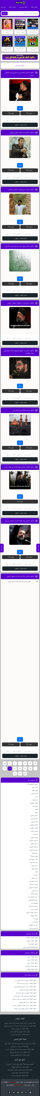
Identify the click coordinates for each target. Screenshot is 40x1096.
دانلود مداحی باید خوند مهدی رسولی (22, 132)
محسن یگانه (34, 894)
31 (30, 763)
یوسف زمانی (34, 831)
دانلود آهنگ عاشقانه (32, 938)
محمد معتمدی (33, 881)
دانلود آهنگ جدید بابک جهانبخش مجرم (24, 1005)
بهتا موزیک (12, 1082)
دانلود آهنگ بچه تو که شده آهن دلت (25, 980)
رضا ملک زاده (34, 862)
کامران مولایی (34, 825)
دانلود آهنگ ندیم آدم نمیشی (28, 990)
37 (25, 768)
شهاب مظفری (34, 828)
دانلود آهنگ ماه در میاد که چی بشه (20, 1052)
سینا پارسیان (34, 819)
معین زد (35, 875)
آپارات (30, 1092)
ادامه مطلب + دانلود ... (20, 125)
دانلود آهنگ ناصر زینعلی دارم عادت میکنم (24, 999)
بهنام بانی (35, 922)
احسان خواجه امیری (32, 912)
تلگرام (22, 1092)
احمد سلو (35, 787)
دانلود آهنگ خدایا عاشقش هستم (20, 1055)
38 (30, 768)
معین (36, 809)
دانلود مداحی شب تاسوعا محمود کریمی (21, 303)
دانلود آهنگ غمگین (32, 941)
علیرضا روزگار (34, 856)
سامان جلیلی (34, 815)
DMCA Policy (19, 1085)
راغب (36, 797)
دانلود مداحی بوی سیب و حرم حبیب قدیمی (19, 246)
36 (20, 768)
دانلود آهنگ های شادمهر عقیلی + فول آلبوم (20, 1070)
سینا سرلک (35, 853)
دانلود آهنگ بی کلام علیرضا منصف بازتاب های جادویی (20, 1023)
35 (15, 768)
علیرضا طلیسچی (33, 900)
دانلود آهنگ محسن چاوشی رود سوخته (25, 1008)
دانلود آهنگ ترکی (33, 957)
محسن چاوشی (33, 840)
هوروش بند (34, 903)
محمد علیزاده (34, 915)
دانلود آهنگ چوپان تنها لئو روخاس (20, 1032)
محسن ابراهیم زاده (32, 784)
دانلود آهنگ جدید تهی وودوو (27, 1002)
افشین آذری (34, 909)
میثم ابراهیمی (34, 803)
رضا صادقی (34, 878)
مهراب (36, 812)
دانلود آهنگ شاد (33, 944)
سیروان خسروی (33, 887)
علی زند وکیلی (34, 850)
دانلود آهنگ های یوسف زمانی (20, 1075)
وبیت (20, 1088)
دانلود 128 (11, 113)
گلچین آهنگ (12, 7)
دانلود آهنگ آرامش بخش (30, 947)
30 (25, 763)
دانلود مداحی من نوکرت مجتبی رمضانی (21, 189)
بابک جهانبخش (33, 859)
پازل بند (35, 919)
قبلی (4, 763)
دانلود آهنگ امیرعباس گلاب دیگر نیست (25, 996)
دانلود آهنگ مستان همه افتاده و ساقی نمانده (19, 467)
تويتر (17, 1092)
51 (15, 773)
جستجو (4, 13)
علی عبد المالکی (33, 925)
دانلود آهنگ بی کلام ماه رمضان (20, 1034)
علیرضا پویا (35, 869)
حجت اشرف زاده (33, 897)
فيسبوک (9, 1092)
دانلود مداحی (27, 120)
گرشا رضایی (34, 793)
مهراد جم (35, 806)
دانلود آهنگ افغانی (32, 969)
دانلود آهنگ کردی (32, 960)
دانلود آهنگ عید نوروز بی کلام (20, 1029)
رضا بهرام (35, 800)
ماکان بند (35, 834)
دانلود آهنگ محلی (32, 963)
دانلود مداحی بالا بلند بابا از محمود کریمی (20, 576)
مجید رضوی (34, 844)
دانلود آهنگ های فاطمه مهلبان (20, 1067)
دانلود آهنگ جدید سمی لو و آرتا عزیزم (25, 987)
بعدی (25, 773)
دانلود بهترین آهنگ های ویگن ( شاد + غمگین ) (20, 1064)
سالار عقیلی (34, 822)
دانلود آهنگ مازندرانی (31, 966)
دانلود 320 (29, 113)
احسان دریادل (34, 928)
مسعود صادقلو (34, 906)
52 (20, 773)
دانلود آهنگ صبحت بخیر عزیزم (20, 1046)
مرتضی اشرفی (34, 847)
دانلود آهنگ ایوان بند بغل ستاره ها (26, 993)
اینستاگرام (26, 1092)
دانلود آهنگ (34, 7)
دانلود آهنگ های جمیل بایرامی (20, 1073)
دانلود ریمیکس (23, 7)
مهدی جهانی (34, 837)
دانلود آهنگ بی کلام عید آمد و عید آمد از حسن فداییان (20, 1026)
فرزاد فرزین (34, 890)
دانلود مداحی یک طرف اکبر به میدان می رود (19, 520)
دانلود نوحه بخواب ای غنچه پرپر (23, 410)
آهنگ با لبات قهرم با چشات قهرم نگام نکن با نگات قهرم (20, 1044)
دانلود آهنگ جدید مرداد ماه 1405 (26, 983)
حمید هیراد (34, 865)
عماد (36, 872)
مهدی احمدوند (33, 884)
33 (4, 768)
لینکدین (13, 1092)
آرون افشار (35, 790)
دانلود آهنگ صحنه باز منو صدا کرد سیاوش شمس (20, 1049)
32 (35, 763)
